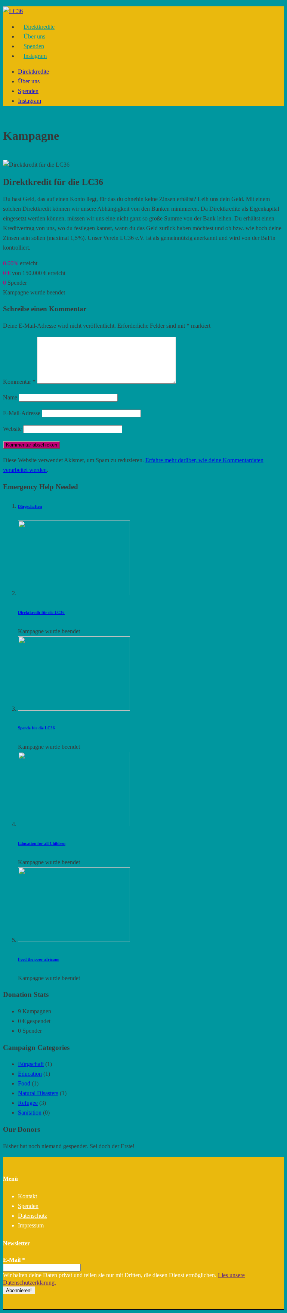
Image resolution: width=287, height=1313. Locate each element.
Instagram (35, 56)
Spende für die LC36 (36, 728)
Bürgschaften (30, 506)
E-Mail (14, 1260)
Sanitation (29, 1112)
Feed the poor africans (38, 959)
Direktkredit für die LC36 (41, 612)
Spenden (28, 91)
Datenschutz (32, 1215)
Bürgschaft (31, 1064)
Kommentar (19, 382)
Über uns (29, 81)
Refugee (28, 1103)
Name (10, 397)
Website (12, 429)
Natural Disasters (38, 1093)
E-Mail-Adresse (21, 413)
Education (30, 1074)
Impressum (31, 1225)
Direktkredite (33, 71)
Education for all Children (41, 843)
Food (24, 1083)
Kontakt (27, 1196)
